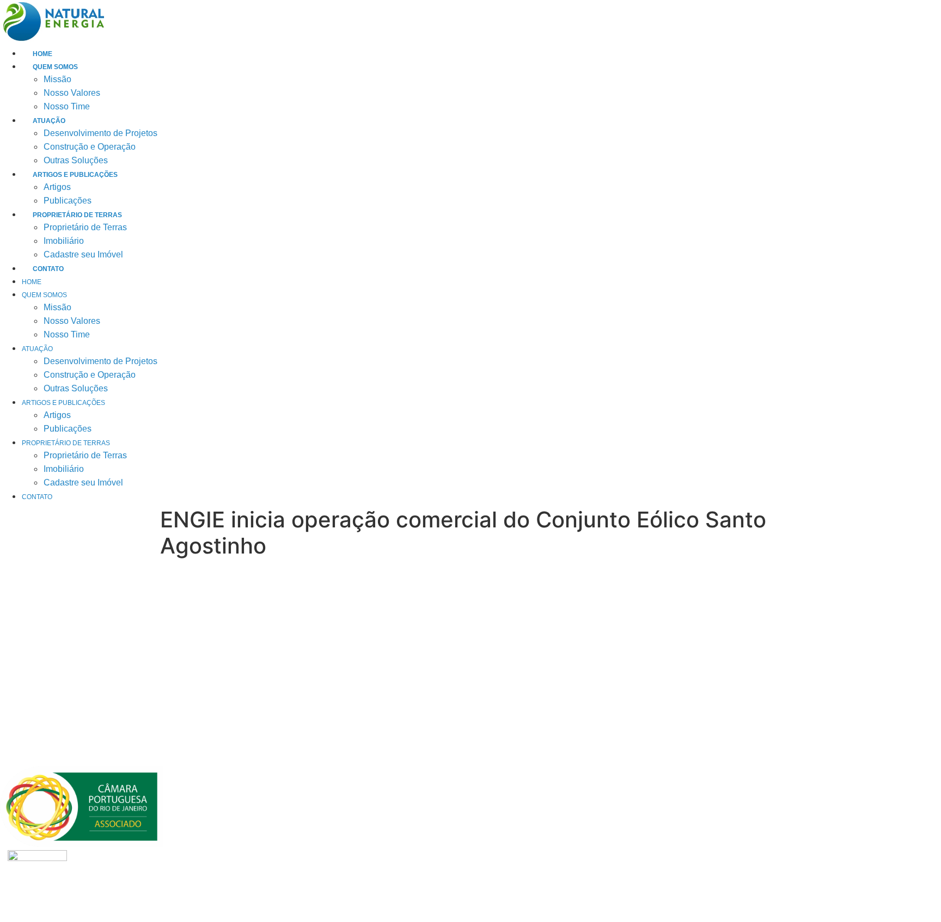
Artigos (57, 187)
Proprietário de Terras (77, 215)
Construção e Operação (90, 146)
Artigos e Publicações (75, 175)
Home (42, 54)
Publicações (67, 200)
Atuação (49, 121)
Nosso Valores (72, 92)
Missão (57, 79)
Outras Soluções (76, 160)
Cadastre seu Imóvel (83, 254)
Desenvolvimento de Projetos (100, 133)
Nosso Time (67, 106)
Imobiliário (64, 240)
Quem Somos (55, 67)
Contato (48, 269)
